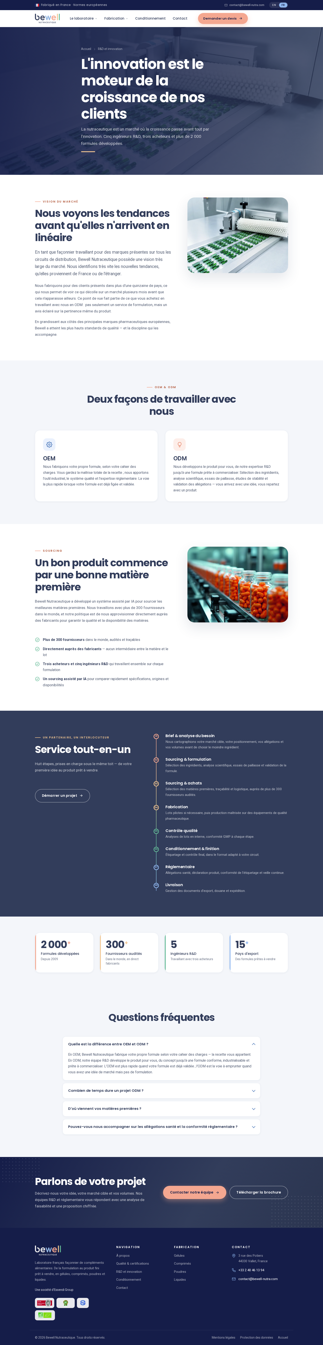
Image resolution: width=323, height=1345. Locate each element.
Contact (180, 18)
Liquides (180, 1280)
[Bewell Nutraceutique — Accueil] (47, 18)
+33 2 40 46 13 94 (251, 1270)
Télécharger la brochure (258, 1192)
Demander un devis (220, 18)
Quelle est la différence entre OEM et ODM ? (108, 1044)
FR (283, 5)
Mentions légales (223, 1337)
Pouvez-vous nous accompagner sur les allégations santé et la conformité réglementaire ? (153, 1126)
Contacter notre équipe (191, 1192)
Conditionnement (150, 18)
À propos (123, 1256)
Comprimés (182, 1264)
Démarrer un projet (59, 795)
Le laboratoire (82, 18)
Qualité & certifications (132, 1264)
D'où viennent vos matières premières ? (104, 1108)
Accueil (86, 49)
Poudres (180, 1272)
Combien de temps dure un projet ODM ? (105, 1090)
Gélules (179, 1256)
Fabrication (114, 18)
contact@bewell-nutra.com (246, 5)
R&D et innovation (129, 1272)
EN (274, 5)
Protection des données (256, 1337)
